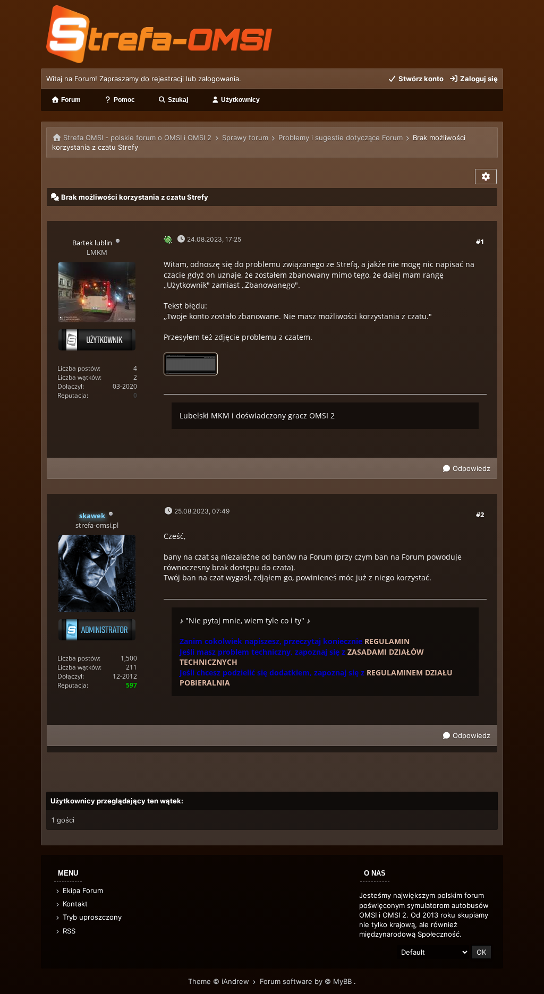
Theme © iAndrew (219, 981)
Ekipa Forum (82, 890)
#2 (480, 514)
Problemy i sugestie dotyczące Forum (340, 137)
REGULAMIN (387, 641)
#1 (480, 241)
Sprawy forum (245, 137)
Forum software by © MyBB (307, 981)
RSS (68, 931)
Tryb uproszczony (91, 917)
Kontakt (74, 903)
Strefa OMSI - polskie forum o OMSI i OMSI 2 (137, 137)
